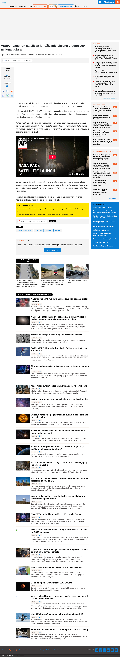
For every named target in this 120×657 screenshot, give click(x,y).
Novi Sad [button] (22, 6)
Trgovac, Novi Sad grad (100, 242)
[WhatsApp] (7, 95)
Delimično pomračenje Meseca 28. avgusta (51, 583)
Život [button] (77, 6)
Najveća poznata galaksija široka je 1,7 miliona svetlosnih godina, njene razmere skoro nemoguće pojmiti (58, 318)
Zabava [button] (84, 6)
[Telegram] (12, 95)
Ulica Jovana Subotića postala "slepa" (77, 281)
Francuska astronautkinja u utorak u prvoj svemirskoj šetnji (59, 629)
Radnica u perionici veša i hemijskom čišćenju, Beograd (105, 217)
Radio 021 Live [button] (40, 6)
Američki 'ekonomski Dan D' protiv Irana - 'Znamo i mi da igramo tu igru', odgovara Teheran (106, 57)
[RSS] (116, 650)
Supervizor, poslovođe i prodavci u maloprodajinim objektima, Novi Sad (104, 211)
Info (7, 75)
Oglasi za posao (99, 204)
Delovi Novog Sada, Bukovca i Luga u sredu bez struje (104, 77)
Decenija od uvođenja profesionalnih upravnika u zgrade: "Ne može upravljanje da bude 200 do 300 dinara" (27, 283)
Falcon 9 (39, 230)
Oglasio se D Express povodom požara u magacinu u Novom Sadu (106, 71)
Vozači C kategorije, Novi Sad (102, 207)
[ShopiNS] (117, 2)
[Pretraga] (100, 2)
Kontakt (21, 650)
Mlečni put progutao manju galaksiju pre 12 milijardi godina (59, 399)
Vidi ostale (113, 198)
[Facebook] (3, 91)
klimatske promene (24, 230)
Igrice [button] (52, 6)
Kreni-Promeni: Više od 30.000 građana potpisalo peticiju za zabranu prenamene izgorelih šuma (52, 283)
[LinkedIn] (108, 650)
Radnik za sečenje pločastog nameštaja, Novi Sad (102, 234)
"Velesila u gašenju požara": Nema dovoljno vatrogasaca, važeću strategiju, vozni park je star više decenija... (106, 64)
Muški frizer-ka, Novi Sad (101, 230)
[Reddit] (12, 91)
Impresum (28, 650)
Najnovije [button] (12, 6)
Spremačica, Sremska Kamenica (103, 226)
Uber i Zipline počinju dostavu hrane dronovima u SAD (57, 614)
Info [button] (30, 6)
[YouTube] (112, 650)
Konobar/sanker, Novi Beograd (103, 246)
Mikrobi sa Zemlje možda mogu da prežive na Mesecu (56, 335)
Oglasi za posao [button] (66, 6)
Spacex (48, 230)
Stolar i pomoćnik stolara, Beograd (104, 239)
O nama (4, 650)
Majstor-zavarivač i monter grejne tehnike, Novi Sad (104, 222)
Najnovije (96, 44)
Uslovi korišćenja (38, 650)
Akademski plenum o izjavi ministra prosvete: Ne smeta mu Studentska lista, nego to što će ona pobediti (105, 92)
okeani (57, 230)
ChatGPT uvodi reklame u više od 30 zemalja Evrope (56, 514)
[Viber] (3, 95)
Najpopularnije (99, 104)
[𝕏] (7, 91)
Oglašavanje (13, 650)
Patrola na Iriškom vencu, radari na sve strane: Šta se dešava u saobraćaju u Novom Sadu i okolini (105, 84)
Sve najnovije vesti (109, 98)
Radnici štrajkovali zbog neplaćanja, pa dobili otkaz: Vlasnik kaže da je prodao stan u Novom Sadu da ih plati (105, 49)
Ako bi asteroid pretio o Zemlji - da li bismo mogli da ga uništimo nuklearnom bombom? (57, 447)
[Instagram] (97, 650)
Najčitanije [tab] (109, 151)
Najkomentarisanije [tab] (99, 151)
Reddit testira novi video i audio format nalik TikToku (56, 567)
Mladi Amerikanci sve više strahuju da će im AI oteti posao (59, 386)
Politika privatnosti (52, 650)
